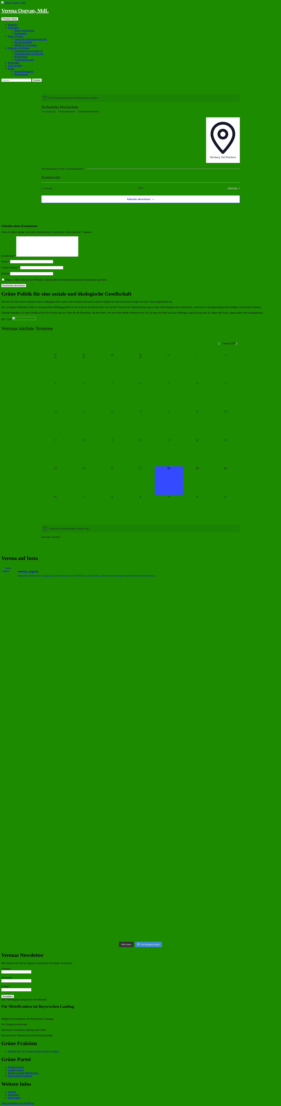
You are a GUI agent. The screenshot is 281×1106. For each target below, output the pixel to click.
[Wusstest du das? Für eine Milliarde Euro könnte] (175, 857)
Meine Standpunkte (24, 30)
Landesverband (16, 1070)
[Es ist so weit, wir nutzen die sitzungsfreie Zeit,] (245, 617)
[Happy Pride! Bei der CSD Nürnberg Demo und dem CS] (35, 668)
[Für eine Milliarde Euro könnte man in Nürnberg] (245, 857)
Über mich (13, 27)
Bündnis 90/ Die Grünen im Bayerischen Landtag (33, 1051)
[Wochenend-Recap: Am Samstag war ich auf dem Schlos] (105, 857)
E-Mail (5, 986)
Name (5, 261)
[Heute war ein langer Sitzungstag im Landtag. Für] (245, 774)
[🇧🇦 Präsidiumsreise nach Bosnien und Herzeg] (175, 825)
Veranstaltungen (48, 111)
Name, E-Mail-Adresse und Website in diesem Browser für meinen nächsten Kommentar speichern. (56, 279)
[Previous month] (219, 343)
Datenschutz (14, 1097)
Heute (140, 188)
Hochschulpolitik (23, 42)
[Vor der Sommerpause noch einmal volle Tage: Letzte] (105, 696)
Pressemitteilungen (23, 71)
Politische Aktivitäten (19, 48)
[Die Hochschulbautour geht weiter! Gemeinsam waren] (105, 617)
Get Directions (228, 157)
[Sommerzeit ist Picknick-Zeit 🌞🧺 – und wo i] (175, 604)
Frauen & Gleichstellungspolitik (30, 39)
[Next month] (236, 343)
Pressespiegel (21, 74)
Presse (11, 68)
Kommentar (8, 255)
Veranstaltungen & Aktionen (28, 53)
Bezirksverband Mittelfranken (23, 1073)
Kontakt (12, 1091)
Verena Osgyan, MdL (25, 10)
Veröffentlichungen (24, 59)
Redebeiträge (21, 56)
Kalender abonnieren (138, 199)
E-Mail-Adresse (10, 267)
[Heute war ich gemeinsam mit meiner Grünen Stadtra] (245, 684)
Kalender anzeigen (51, 536)
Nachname (6, 977)
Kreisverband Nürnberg (20, 1075)
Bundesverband (16, 1067)
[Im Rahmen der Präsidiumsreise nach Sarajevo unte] (245, 825)
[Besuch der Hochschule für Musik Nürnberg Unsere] (35, 619)
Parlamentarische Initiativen (28, 51)
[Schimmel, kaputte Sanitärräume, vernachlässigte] (175, 774)
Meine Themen (15, 36)
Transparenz (20, 33)
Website (5, 273)
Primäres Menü (10, 19)
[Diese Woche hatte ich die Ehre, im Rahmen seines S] (175, 687)
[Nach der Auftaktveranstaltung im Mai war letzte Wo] (35, 893)
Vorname (6, 968)
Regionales (13, 62)
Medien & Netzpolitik (25, 45)
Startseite (12, 24)
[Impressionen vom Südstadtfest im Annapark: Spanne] (35, 818)
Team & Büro (15, 65)
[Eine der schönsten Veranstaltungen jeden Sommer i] (105, 772)
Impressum (13, 1094)
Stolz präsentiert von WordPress (17, 1103)
